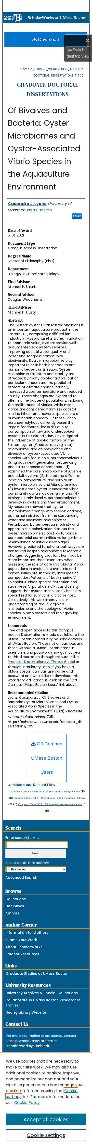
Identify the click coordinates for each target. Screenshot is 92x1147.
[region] (46, 1099)
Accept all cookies (46, 1119)
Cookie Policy (27, 1102)
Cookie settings (46, 1135)
